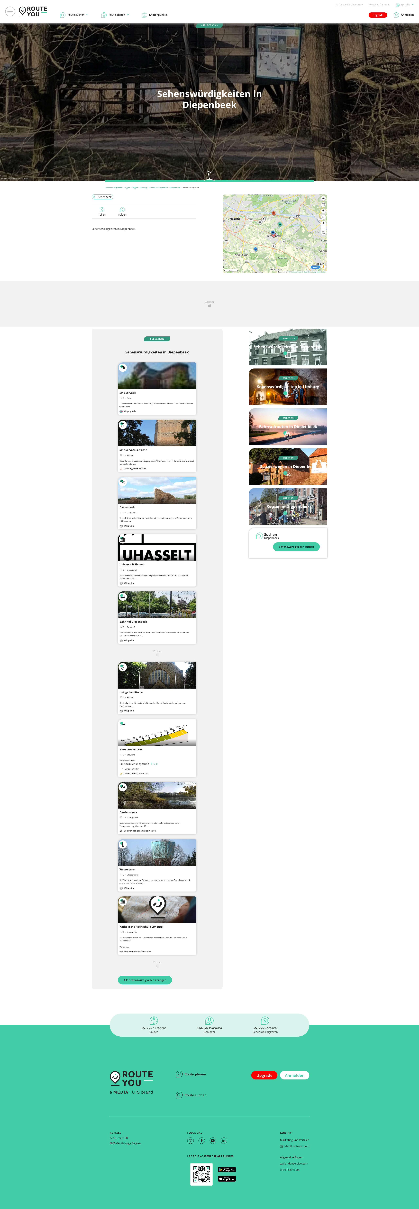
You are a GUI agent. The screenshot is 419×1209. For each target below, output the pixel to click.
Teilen (102, 214)
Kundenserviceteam (295, 1163)
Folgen (122, 214)
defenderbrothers (20, 178)
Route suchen (196, 1095)
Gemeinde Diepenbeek (158, 187)
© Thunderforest (295, 272)
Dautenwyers (128, 812)
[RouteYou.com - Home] (33, 11)
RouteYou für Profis (379, 4)
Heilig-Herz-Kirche (131, 692)
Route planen (195, 1074)
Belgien (127, 187)
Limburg (143, 187)
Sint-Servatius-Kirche (133, 450)
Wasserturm (127, 869)
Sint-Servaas (127, 392)
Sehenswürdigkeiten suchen (296, 547)
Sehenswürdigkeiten (113, 187)
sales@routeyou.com (296, 1146)
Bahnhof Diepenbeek (133, 621)
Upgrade (378, 15)
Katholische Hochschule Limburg (141, 927)
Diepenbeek (175, 187)
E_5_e (154, 764)
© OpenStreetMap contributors (314, 272)
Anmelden (294, 1075)
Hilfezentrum (291, 1170)
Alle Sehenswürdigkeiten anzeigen (145, 980)
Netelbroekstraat (130, 749)
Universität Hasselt (132, 564)
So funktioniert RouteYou (349, 4)
